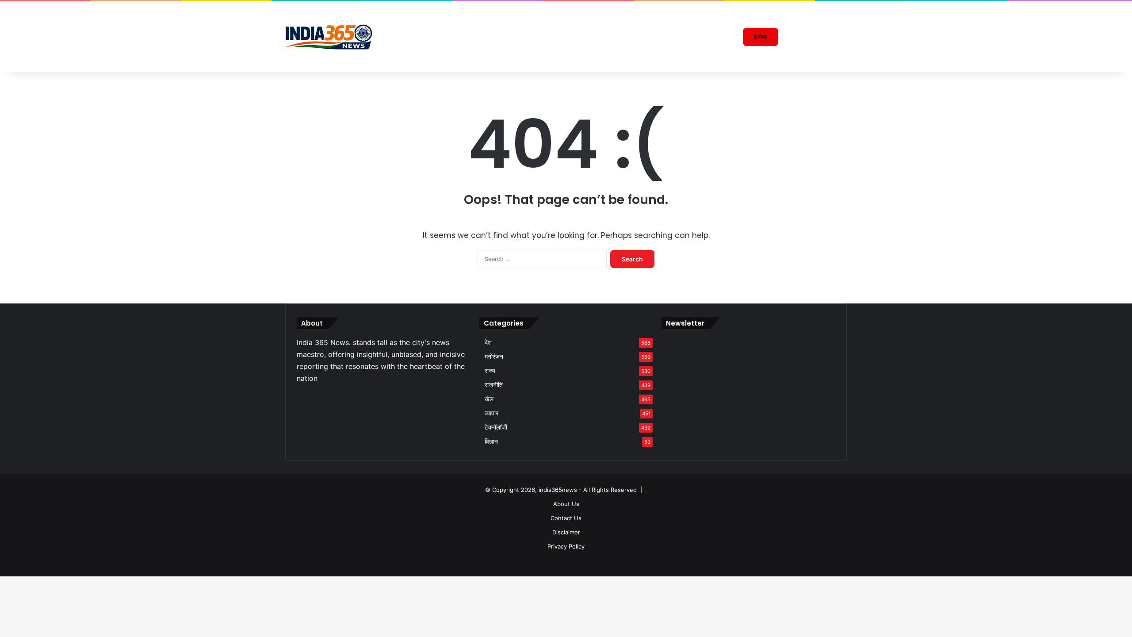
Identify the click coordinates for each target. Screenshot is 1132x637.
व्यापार (491, 413)
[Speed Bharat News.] (329, 37)
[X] (312, 397)
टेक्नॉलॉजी (496, 427)
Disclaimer (566, 532)
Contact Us (566, 518)
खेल (489, 399)
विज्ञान (491, 441)
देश (488, 342)
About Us (566, 503)
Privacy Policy (566, 546)
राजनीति (494, 384)
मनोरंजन (494, 356)
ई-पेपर (760, 36)
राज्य (490, 370)
